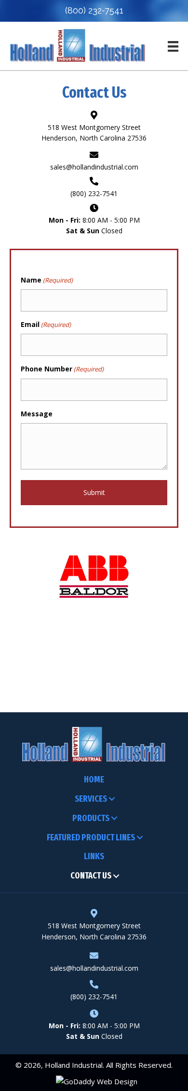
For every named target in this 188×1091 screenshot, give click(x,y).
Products (90, 818)
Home (94, 779)
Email (46, 324)
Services (91, 798)
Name (47, 279)
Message (37, 413)
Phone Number (62, 368)
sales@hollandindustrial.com (94, 166)
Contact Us (90, 875)
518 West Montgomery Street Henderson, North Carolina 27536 (94, 931)
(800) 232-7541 (94, 10)
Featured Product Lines (91, 837)
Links (94, 856)
